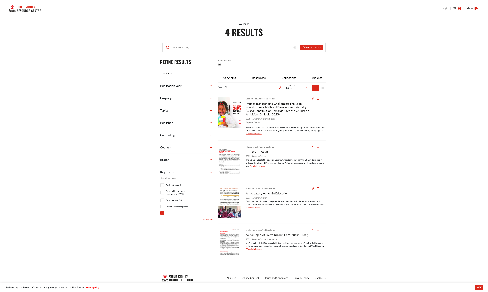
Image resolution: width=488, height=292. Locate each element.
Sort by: (292, 85)
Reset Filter (168, 73)
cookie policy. (93, 287)
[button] (250, 278)
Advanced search (312, 47)
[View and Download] (323, 99)
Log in (445, 8)
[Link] (313, 99)
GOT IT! (479, 287)
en (454, 8)
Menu (470, 8)
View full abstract (254, 133)
